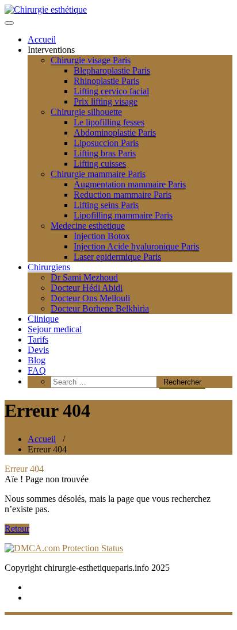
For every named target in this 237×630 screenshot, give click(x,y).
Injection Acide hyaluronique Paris (136, 246)
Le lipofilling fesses (109, 122)
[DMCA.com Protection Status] (64, 548)
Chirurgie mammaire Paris (98, 174)
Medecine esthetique (88, 226)
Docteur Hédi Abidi (87, 288)
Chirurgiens (49, 267)
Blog (36, 360)
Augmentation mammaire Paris (130, 184)
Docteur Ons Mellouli (90, 298)
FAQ (37, 370)
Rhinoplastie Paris (106, 81)
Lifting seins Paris (106, 205)
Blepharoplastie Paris (112, 70)
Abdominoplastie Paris (115, 132)
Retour (17, 528)
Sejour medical (55, 329)
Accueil (42, 39)
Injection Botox (102, 236)
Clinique (43, 319)
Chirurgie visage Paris (91, 60)
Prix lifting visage (105, 101)
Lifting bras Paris (105, 153)
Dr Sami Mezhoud (84, 277)
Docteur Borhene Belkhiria (100, 308)
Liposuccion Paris (106, 143)
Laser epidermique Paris (117, 257)
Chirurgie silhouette (86, 112)
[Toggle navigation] (9, 23)
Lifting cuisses (100, 163)
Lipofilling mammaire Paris (123, 215)
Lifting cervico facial (111, 91)
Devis (38, 350)
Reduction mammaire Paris (122, 194)
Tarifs (38, 339)
